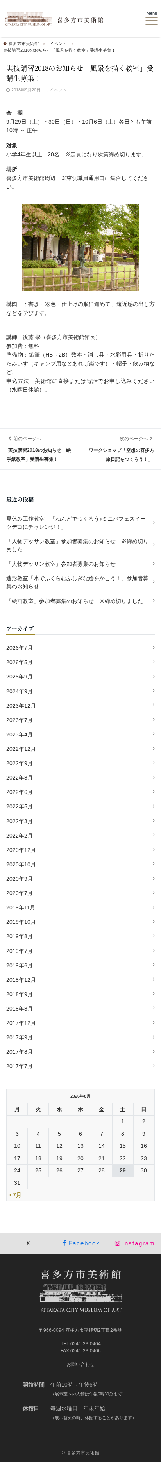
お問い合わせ (80, 1364)
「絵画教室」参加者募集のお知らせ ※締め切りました (74, 601)
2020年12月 (21, 850)
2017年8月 (19, 1052)
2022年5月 (19, 806)
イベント (58, 89)
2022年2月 (19, 835)
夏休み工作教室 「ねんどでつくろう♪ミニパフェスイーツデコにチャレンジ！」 (76, 523)
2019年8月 (19, 936)
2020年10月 (21, 864)
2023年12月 (21, 706)
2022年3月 (19, 821)
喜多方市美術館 (83, 1452)
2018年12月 (21, 980)
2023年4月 (19, 734)
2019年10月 (21, 922)
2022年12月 (21, 749)
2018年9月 (19, 994)
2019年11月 (20, 907)
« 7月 (14, 1195)
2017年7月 (19, 1066)
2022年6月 (19, 792)
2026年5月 (19, 662)
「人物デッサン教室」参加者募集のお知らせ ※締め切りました (77, 545)
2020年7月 (19, 893)
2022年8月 (19, 778)
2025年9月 (19, 676)
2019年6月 (19, 965)
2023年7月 (19, 720)
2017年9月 (19, 1037)
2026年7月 (19, 648)
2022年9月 (19, 763)
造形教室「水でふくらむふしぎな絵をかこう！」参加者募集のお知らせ (77, 582)
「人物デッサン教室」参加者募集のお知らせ (61, 564)
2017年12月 (21, 1023)
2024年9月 (19, 691)
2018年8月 (19, 1008)
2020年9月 (19, 879)
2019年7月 (19, 951)
